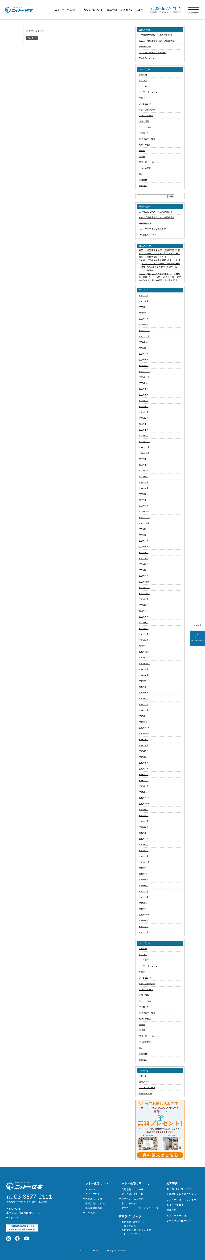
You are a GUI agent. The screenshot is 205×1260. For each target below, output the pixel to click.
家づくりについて (93, 9)
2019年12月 (144, 651)
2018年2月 (143, 780)
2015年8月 (143, 926)
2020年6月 (143, 616)
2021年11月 (144, 517)
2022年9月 (143, 458)
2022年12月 (144, 441)
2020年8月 (143, 605)
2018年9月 (143, 739)
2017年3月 (143, 844)
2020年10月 (144, 593)
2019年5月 (143, 692)
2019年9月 (143, 669)
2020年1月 (143, 645)
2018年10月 (144, 733)
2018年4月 (143, 768)
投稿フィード (145, 1081)
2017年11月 (144, 797)
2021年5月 (143, 552)
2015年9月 (143, 920)
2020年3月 (143, 634)
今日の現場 (144, 121)
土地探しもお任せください (181, 1194)
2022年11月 (144, 447)
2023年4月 (143, 418)
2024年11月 (144, 336)
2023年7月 (143, 400)
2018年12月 (144, 721)
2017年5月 (143, 832)
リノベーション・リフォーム (183, 1199)
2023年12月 (144, 371)
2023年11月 (144, 377)
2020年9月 (143, 599)
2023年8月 (143, 394)
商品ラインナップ (130, 1216)
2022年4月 (143, 488)
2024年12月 (144, 330)
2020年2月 (143, 640)
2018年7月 (143, 751)
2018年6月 (143, 756)
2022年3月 (143, 493)
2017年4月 (143, 838)
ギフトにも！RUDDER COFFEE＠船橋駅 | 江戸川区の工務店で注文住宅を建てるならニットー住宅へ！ (159, 267)
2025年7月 (143, 312)
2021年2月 (143, 569)
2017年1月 (143, 856)
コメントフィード (147, 1087)
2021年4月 (143, 558)
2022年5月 (143, 482)
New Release (145, 46)
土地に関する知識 (147, 138)
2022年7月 (143, 470)
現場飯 (142, 156)
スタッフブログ (175, 1204)
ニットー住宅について (67, 9)
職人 (141, 173)
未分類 (142, 150)
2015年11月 (144, 908)
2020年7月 (143, 610)
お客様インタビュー (132, 9)
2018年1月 (143, 786)
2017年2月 (143, 850)
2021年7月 (143, 540)
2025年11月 (144, 306)
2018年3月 (143, 774)
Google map (12, 1217)
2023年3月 (143, 423)
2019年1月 (143, 715)
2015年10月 (144, 914)
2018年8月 (143, 745)
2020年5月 (143, 622)
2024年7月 (143, 353)
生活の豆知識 (145, 168)
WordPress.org (145, 1093)
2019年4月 (143, 698)
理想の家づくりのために (150, 162)
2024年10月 (144, 342)
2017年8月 (143, 815)
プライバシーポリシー (179, 1220)
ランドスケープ (146, 115)
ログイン (143, 1075)
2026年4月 (143, 301)
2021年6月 (143, 546)
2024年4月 (143, 365)
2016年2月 (143, 891)
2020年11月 (144, 587)
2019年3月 (143, 704)
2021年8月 (143, 534)
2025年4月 (143, 318)
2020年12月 (144, 581)
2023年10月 (144, 383)
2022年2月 (143, 499)
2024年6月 (143, 359)
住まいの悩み (145, 127)
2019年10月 (144, 663)
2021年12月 (144, 511)
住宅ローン (144, 132)
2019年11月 (144, 657)
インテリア (144, 86)
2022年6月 (143, 476)
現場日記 (171, 1210)
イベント (143, 80)
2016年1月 (143, 897)
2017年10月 (144, 803)
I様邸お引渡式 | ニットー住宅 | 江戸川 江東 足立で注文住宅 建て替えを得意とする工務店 (160, 277)
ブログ (142, 97)
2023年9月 (143, 388)
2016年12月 (144, 862)
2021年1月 (143, 575)
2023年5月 (143, 412)
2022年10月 (144, 453)
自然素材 (143, 179)
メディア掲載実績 (147, 109)
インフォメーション (148, 91)
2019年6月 (143, 686)
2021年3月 (143, 564)
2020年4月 (143, 628)
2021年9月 (143, 529)
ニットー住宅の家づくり (134, 1183)
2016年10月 (144, 873)
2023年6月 (143, 406)
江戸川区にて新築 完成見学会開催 (155, 34)
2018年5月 (143, 762)
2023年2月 (143, 429)
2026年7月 (143, 295)
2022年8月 (143, 464)
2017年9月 (143, 809)
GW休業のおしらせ (148, 58)
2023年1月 (143, 435)
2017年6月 (143, 827)
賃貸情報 (143, 185)
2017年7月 (143, 821)
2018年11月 (144, 727)
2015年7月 (143, 932)
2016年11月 (144, 867)
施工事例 (112, 9)
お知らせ (143, 74)
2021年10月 (144, 523)
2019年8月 (143, 675)
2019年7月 (143, 680)
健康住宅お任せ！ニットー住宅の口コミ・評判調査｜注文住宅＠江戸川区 (159, 253)
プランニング (145, 103)
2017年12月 (144, 792)
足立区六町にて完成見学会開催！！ (155, 273)
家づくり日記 (145, 144)
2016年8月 (143, 885)
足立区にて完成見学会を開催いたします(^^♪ (159, 260)
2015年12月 (144, 902)
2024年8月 (143, 347)
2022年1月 (143, 505)
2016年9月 (143, 879)
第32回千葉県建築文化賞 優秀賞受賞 (156, 40)
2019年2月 (143, 710)
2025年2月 (143, 324)
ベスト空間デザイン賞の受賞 (152, 52)
